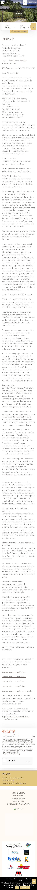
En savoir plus (25, 887)
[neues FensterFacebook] (17, 3)
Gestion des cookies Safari (13, 681)
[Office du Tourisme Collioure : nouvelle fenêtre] (26, 859)
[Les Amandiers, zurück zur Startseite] (18, 13)
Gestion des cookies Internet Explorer (18, 691)
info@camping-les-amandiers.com (19, 804)
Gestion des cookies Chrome (14, 677)
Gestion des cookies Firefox (13, 672)
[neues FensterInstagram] (20, 3)
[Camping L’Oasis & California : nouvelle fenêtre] (26, 852)
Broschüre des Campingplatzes (13, 778)
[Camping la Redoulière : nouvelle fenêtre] (14, 845)
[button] (4, 2)
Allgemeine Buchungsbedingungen (14, 783)
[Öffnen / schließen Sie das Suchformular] (14, 3)
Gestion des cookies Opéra (13, 686)
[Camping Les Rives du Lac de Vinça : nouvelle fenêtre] (28, 845)
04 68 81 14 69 (31, 3)
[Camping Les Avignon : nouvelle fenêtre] (15, 852)
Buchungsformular (9, 780)
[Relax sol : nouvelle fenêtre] (14, 859)
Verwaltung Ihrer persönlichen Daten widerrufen (15, 748)
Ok (16, 887)
